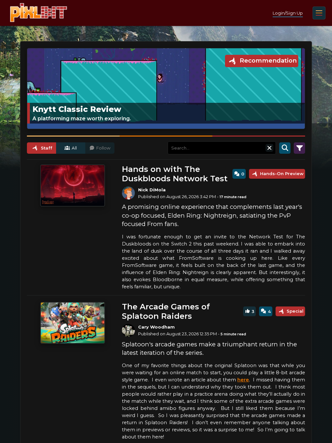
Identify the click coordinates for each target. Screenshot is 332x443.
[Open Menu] (319, 12)
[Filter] (299, 147)
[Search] (284, 147)
